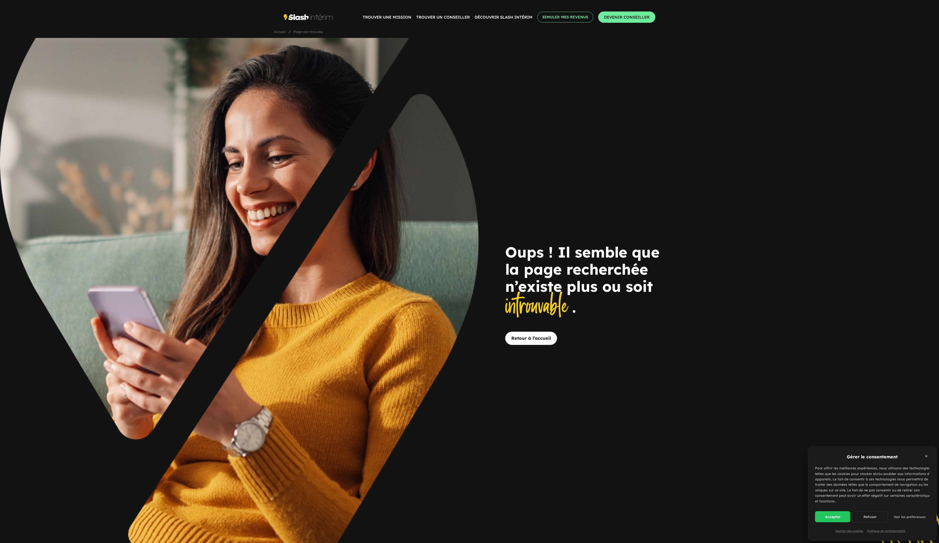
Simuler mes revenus (565, 17)
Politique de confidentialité (886, 531)
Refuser (870, 517)
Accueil (280, 32)
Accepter (832, 517)
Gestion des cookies (849, 531)
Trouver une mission (387, 17)
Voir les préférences (910, 517)
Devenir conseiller (626, 17)
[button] (927, 456)
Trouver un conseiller (443, 17)
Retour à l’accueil (531, 338)
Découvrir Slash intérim (503, 17)
